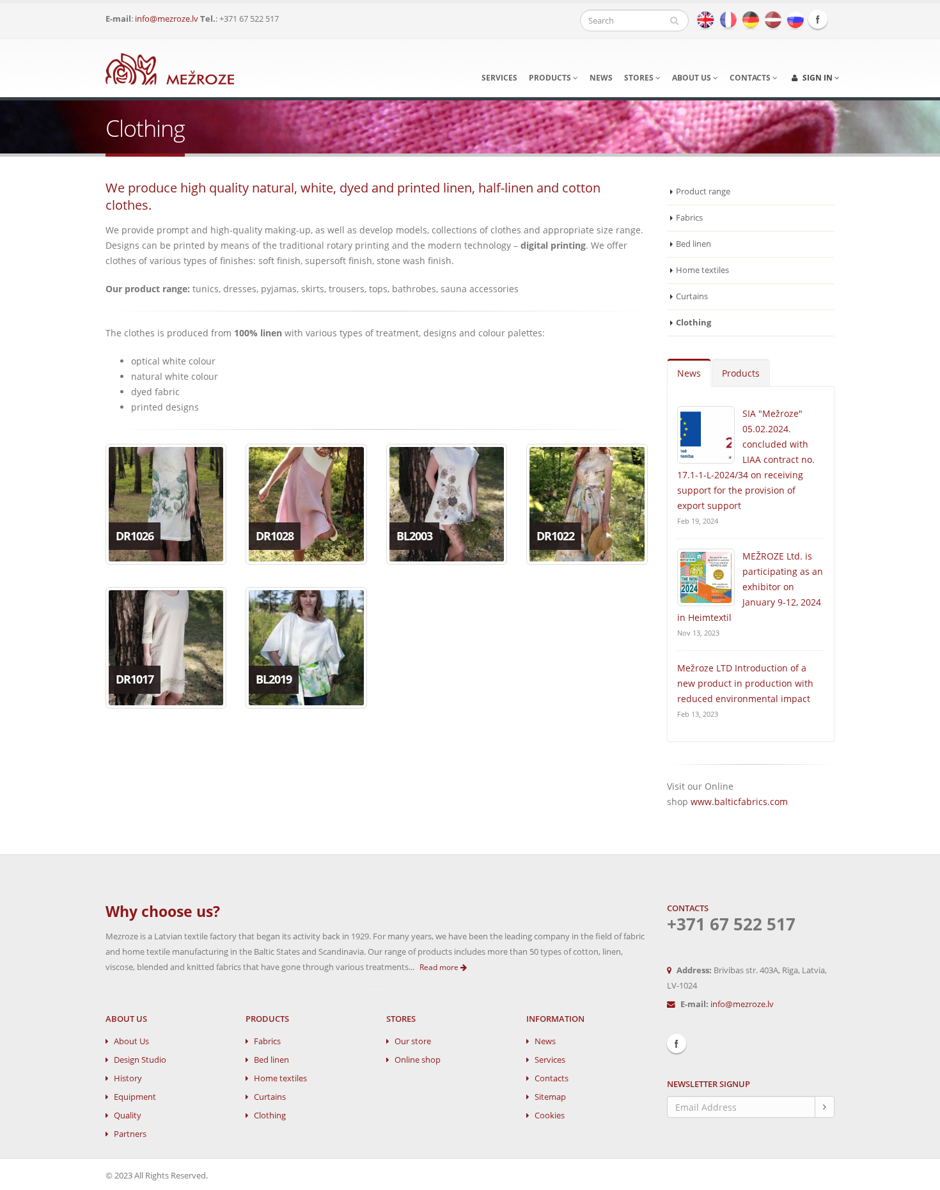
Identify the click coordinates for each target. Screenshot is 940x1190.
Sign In (817, 77)
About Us (131, 1041)
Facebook (817, 19)
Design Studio (140, 1059)
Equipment (135, 1097)
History (128, 1078)
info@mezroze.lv (166, 18)
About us (692, 77)
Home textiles (702, 270)
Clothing (270, 1115)
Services (499, 77)
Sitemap (550, 1097)
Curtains (692, 296)
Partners (130, 1134)
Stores (639, 77)
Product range (703, 191)
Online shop (418, 1059)
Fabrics (689, 217)
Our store (413, 1041)
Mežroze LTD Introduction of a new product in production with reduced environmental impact (745, 683)
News (601, 77)
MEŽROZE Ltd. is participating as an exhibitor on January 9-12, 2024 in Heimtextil (750, 586)
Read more (439, 967)
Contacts (751, 77)
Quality (127, 1115)
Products (551, 77)
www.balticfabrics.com (739, 801)
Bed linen (693, 244)
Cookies (550, 1115)
